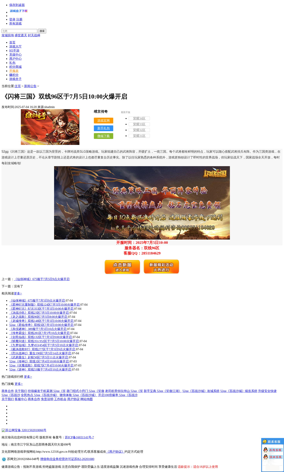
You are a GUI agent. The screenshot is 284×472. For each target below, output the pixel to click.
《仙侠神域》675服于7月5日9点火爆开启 (42, 279)
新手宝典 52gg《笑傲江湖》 (163, 391)
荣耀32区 (139, 130)
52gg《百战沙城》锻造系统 (238, 391)
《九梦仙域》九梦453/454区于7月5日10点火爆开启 (44, 345)
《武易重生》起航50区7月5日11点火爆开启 (39, 357)
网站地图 (86, 399)
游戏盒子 (15, 79)
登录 (12, 19)
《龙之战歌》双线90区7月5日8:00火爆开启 (38, 316)
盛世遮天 (21, 35)
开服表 (14, 70)
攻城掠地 (8, 35)
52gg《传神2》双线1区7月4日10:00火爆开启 (39, 361)
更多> (18, 293)
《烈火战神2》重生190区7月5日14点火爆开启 (40, 353)
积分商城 (15, 66)
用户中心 (15, 58)
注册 (19, 19)
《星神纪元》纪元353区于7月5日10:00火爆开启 (41, 308)
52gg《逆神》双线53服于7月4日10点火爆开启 (40, 369)
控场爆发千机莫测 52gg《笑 (47, 391)
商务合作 (8, 391)
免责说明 (47, 399)
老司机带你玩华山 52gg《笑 (124, 391)
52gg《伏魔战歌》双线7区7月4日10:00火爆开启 (41, 365)
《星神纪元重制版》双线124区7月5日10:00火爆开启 (44, 304)
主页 (18, 86)
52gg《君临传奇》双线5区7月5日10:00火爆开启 (41, 325)
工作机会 (60, 399)
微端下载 (103, 136)
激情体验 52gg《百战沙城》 (78, 395)
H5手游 (14, 50)
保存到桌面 (17, 5)
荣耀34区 (139, 118)
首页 (12, 42)
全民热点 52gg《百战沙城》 (40, 395)
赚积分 (14, 75)
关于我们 (21, 391)
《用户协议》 (115, 451)
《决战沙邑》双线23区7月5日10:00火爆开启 (39, 312)
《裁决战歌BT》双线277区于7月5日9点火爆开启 (42, 349)
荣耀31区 (139, 135)
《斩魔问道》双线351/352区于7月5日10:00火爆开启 (44, 341)
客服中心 (21, 399)
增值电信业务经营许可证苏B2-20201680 (67, 459)
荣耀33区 (139, 124)
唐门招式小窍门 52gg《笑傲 (85, 391)
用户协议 (73, 399)
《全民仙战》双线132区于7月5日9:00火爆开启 (41, 337)
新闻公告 (30, 86)
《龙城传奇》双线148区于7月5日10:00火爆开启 (41, 320)
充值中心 (15, 54)
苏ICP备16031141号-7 (79, 437)
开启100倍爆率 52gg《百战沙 (118, 395)
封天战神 (34, 35)
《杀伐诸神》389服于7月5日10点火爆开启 (38, 329)
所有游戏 (15, 23)
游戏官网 (103, 120)
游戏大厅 (15, 46)
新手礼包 (103, 128)
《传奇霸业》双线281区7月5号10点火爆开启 (39, 333)
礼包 (12, 62)
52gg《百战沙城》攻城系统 (200, 391)
